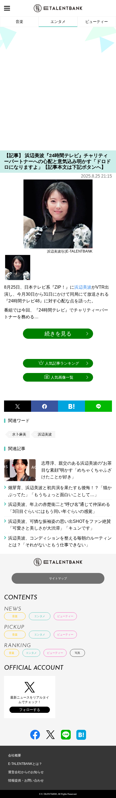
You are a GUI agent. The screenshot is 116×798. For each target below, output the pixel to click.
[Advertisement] (58, 90)
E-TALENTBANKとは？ (25, 764)
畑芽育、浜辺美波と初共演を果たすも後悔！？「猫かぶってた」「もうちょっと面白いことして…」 (60, 491)
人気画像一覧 (62, 377)
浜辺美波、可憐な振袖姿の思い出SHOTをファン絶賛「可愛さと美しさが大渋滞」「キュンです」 (59, 525)
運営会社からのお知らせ (26, 772)
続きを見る (58, 334)
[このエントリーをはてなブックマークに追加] (71, 406)
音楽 (19, 21)
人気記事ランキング (62, 363)
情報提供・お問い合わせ (26, 780)
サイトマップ (58, 578)
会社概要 (14, 755)
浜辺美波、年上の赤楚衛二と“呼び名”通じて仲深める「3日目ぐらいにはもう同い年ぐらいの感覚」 (59, 508)
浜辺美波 (82, 287)
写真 (77, 652)
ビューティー (96, 21)
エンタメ (58, 21)
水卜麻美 (19, 434)
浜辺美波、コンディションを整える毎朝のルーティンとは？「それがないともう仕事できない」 (60, 541)
